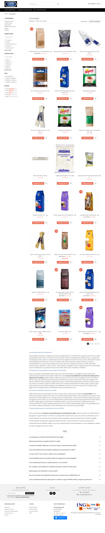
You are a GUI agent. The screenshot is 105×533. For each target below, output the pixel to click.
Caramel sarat (9, 48)
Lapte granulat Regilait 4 (65, 130)
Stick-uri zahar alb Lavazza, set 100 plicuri (40, 131)
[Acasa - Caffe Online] (13, 4)
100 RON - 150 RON (10, 80)
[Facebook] (51, 493)
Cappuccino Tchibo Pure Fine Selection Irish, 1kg (89, 131)
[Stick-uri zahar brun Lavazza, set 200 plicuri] (40, 240)
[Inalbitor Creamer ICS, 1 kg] (40, 201)
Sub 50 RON (9, 76)
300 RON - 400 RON (10, 82)
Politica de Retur (33, 509)
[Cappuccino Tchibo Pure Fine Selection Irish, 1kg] (89, 116)
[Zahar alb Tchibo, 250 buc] (40, 159)
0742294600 (85, 492)
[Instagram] (54, 493)
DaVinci (8, 65)
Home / (7, 14)
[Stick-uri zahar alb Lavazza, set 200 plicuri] (89, 38)
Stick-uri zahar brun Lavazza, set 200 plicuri (40, 255)
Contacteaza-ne (61, 517)
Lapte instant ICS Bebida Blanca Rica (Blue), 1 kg (65, 91)
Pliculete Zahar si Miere (10, 26)
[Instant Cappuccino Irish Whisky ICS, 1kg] (64, 201)
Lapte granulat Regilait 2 (89, 91)
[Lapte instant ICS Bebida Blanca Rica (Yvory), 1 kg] (89, 279)
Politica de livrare (9, 513)
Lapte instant (8, 25)
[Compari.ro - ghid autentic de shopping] (8, 526)
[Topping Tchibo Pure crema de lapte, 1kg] (40, 38)
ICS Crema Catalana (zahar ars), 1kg (89, 254)
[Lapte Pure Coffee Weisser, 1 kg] (40, 279)
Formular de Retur (33, 511)
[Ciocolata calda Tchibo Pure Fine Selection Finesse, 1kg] (64, 279)
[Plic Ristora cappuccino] (64, 317)
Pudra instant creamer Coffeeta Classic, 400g (40, 332)
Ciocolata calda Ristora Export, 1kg (89, 215)
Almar (7, 60)
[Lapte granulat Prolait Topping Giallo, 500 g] (89, 158)
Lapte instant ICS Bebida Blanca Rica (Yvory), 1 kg (89, 293)
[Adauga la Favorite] (46, 59)
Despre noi (7, 507)
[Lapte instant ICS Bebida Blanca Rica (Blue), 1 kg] (64, 77)
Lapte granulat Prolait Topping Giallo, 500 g (89, 176)
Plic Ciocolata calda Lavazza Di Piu (40, 91)
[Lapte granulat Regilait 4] (64, 116)
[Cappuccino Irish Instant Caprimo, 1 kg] (64, 240)
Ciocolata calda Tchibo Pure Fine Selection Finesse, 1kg (65, 293)
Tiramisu (8, 46)
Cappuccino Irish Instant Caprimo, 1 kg (64, 254)
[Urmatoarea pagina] (98, 344)
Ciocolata (8, 40)
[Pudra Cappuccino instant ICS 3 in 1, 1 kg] (89, 317)
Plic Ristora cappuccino (64, 331)
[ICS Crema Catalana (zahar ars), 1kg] (89, 240)
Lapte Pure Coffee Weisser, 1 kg (40, 292)
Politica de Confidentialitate (22, 497)
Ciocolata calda (8, 23)
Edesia (7, 67)
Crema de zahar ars (10, 44)
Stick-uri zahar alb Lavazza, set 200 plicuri (89, 52)
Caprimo (8, 62)
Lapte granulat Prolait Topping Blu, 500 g (65, 51)
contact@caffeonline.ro (85, 494)
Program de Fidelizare (25, 10)
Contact (6, 515)
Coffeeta (8, 64)
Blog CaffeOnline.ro (39, 10)
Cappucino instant (9, 21)
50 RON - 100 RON (10, 78)
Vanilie (7, 42)
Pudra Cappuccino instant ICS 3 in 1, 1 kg (89, 331)
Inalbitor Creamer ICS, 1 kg (40, 215)
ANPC (30, 513)
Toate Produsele (10, 10)
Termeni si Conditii (9, 509)
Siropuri (6, 28)
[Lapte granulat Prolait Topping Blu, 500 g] (64, 38)
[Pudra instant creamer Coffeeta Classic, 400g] (40, 317)
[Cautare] (58, 4)
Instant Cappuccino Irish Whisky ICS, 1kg (65, 215)
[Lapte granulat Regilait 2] (89, 77)
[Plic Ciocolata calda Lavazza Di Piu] (40, 76)
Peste (7, 89)
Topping (7, 30)
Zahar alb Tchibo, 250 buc (40, 175)
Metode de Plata (33, 507)
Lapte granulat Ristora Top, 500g (65, 175)
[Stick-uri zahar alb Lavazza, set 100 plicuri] (40, 116)
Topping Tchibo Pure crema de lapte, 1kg (40, 51)
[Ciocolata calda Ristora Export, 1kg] (89, 201)
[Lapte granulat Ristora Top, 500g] (64, 158)
